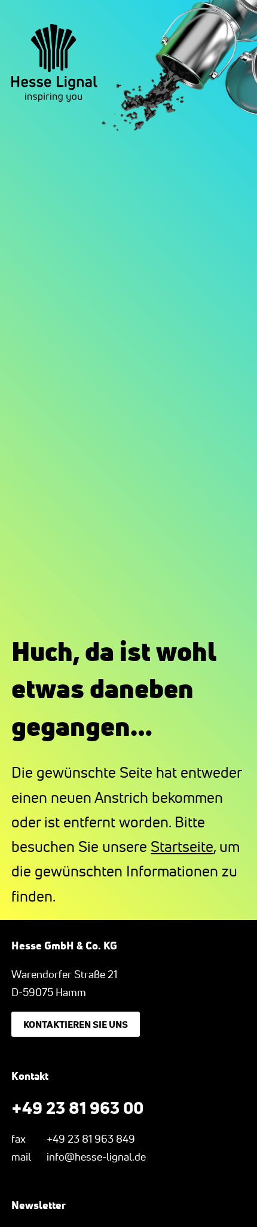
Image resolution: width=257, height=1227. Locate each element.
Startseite (182, 846)
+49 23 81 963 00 (77, 1107)
